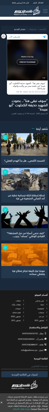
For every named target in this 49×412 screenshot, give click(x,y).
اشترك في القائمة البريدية (25, 374)
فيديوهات (32, 29)
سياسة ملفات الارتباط (22, 409)
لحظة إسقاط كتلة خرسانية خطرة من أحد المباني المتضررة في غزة (26, 197)
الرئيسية (42, 29)
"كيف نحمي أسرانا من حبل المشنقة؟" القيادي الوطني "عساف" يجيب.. (26, 234)
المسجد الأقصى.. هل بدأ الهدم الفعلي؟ (24, 160)
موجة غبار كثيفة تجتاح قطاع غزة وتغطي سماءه (28, 272)
